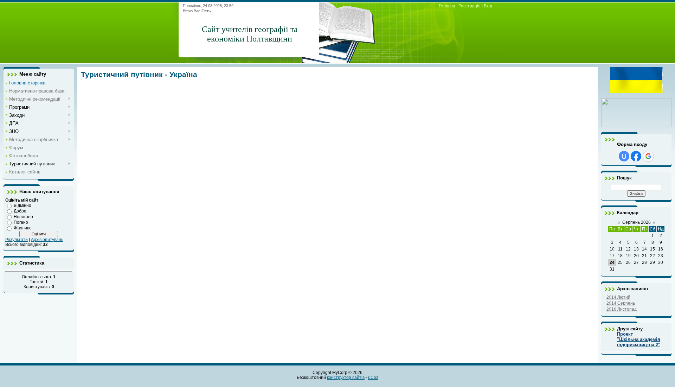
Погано (21, 222)
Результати (16, 239)
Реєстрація (469, 6)
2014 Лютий (618, 297)
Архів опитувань (47, 239)
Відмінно (22, 205)
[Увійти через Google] (648, 156)
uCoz (373, 377)
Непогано (23, 216)
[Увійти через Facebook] (636, 156)
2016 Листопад (621, 309)
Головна (447, 6)
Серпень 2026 (636, 222)
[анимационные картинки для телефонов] (636, 91)
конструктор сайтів (346, 377)
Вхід (488, 6)
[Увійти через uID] (624, 156)
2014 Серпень (620, 303)
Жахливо (23, 228)
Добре (20, 211)
